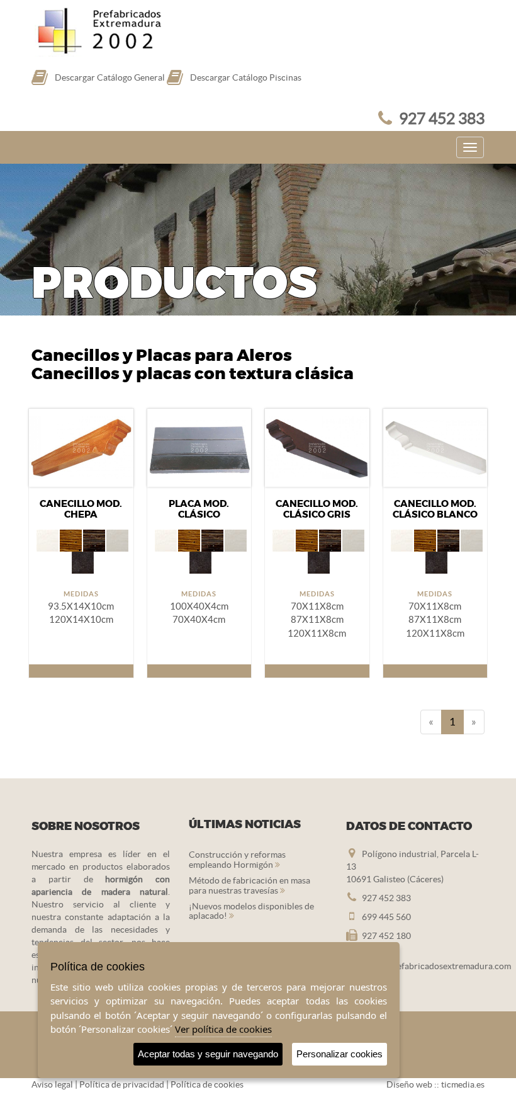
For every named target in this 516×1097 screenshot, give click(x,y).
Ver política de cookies (223, 1029)
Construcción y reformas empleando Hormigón (237, 859)
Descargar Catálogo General (110, 77)
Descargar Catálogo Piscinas (245, 77)
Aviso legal (52, 1084)
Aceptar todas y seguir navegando (208, 1054)
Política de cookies (207, 1084)
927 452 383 (442, 118)
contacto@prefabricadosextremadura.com (428, 966)
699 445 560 (386, 917)
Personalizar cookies (339, 1054)
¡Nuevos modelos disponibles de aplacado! (251, 911)
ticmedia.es (463, 1084)
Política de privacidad (121, 1084)
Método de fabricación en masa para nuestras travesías (249, 885)
